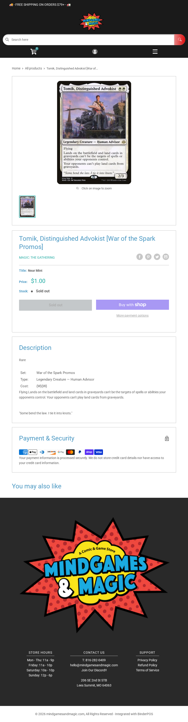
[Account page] (94, 52)
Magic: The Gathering (37, 257)
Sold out (55, 305)
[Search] (179, 39)
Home (16, 68)
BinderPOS (145, 714)
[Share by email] (166, 257)
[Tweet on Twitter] (157, 257)
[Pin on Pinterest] (148, 257)
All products (33, 68)
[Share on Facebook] (139, 257)
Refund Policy (147, 665)
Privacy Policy (147, 660)
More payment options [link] (132, 315)
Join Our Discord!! (94, 670)
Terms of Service (147, 670)
